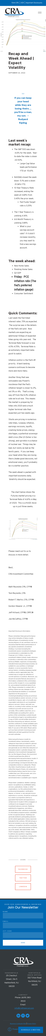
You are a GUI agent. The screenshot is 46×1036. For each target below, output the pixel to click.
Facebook (23, 869)
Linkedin (23, 886)
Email (5, 921)
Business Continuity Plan (18, 1024)
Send (23, 942)
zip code (7, 931)
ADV (23, 3)
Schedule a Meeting (30, 1030)
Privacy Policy (31, 1024)
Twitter (23, 878)
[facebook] (23, 1016)
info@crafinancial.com (24, 1008)
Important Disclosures (34, 3)
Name (5, 912)
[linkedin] (18, 1016)
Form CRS (15, 3)
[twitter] (27, 1016)
